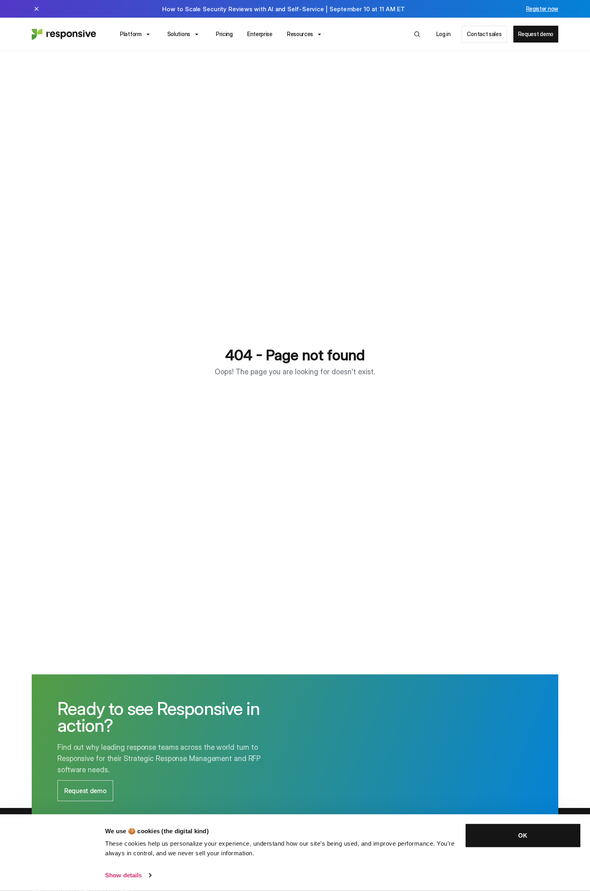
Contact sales (484, 33)
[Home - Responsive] (64, 34)
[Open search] (417, 34)
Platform (131, 33)
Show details (123, 875)
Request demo (535, 33)
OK (522, 835)
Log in (443, 33)
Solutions (178, 33)
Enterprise (260, 33)
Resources (300, 33)
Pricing (224, 33)
